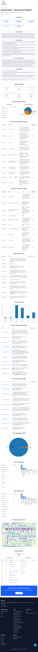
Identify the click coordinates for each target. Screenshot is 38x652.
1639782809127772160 (5, 357)
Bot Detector (15, 617)
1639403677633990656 (5, 423)
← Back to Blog (3, 7)
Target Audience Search (17, 611)
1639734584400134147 (5, 368)
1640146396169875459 (5, 332)
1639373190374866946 (5, 361)
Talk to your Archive (17, 616)
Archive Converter (16, 614)
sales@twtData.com (18, 637)
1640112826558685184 (5, 346)
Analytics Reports (16, 621)
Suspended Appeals (17, 625)
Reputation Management (18, 627)
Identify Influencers (17, 613)
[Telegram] (35, 645)
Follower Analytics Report (18, 622)
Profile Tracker (16, 630)
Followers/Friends (4, 611)
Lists (1, 614)
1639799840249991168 (5, 409)
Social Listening (16, 632)
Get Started (19, 593)
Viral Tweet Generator (17, 619)
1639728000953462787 (5, 373)
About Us (2, 638)
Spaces (2, 616)
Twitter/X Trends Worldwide (31, 613)
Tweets (2, 613)
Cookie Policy (3, 644)
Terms (2, 641)
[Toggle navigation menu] (36, 3)
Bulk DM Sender (16, 628)
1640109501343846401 (5, 428)
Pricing (2, 637)
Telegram (16, 638)
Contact (2, 640)
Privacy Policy (3, 643)
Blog (27, 611)
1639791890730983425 (5, 337)
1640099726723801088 (5, 342)
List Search (15, 624)
